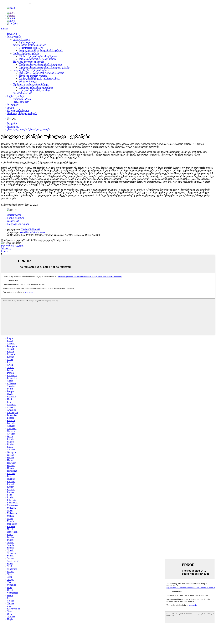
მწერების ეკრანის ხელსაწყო (35, 90)
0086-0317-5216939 (30, 229)
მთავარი (12, 34)
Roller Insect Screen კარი (31, 48)
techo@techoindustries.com (32, 232)
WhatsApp (6, 248)
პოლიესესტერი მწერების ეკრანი (31, 70)
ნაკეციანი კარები (22, 93)
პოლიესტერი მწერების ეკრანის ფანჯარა (41, 73)
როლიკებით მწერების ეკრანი (29, 45)
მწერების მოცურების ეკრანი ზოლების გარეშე (44, 67)
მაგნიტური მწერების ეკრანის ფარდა (39, 78)
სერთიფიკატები (22, 99)
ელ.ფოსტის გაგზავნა (13, 245)
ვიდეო (10, 107)
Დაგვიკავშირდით (18, 110)
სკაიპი (4, 251)
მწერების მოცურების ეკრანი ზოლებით (40, 64)
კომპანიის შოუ (21, 102)
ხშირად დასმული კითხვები (22, 113)
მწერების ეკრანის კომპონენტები (31, 84)
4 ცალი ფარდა (27, 42)
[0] (30, 3)
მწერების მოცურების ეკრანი (28, 62)
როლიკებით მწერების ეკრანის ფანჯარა (41, 50)
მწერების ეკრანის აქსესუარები (36, 87)
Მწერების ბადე (28, 81)
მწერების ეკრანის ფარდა (33, 76)
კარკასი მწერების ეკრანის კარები (37, 59)
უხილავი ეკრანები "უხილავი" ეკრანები (28, 129)
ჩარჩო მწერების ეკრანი (26, 53)
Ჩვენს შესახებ (16, 96)
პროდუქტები (14, 36)
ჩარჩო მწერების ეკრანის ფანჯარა (38, 56)
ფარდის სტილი (21, 39)
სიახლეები (13, 104)
